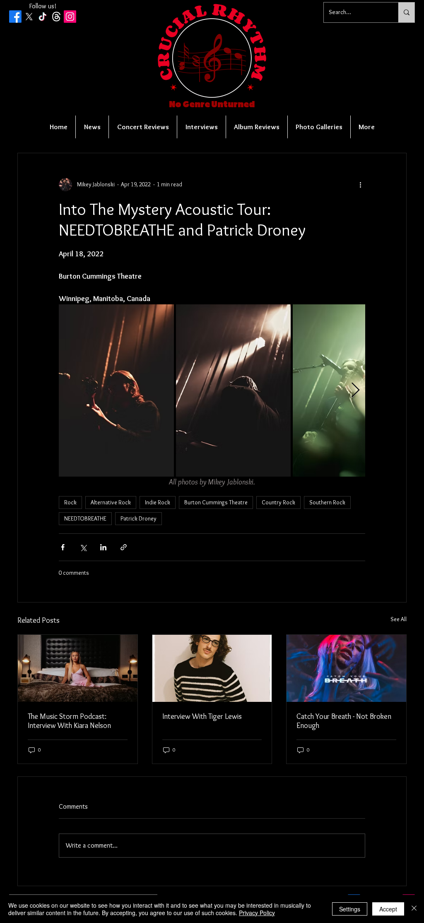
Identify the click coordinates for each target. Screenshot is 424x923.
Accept (388, 909)
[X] (29, 16)
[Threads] (56, 16)
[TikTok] (42, 16)
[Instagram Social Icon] (70, 16)
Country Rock (278, 502)
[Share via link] (124, 547)
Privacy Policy (257, 913)
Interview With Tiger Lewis (202, 716)
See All (398, 619)
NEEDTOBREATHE (85, 518)
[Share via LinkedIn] (103, 547)
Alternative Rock (111, 502)
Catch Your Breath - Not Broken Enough (343, 721)
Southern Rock (327, 502)
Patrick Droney (138, 518)
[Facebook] (15, 16)
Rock (70, 502)
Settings (349, 909)
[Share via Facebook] (63, 547)
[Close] (414, 908)
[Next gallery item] (355, 390)
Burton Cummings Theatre (216, 502)
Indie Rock (157, 502)
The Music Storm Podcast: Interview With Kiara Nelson (69, 721)
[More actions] (360, 185)
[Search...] (406, 12)
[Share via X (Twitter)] (83, 547)
